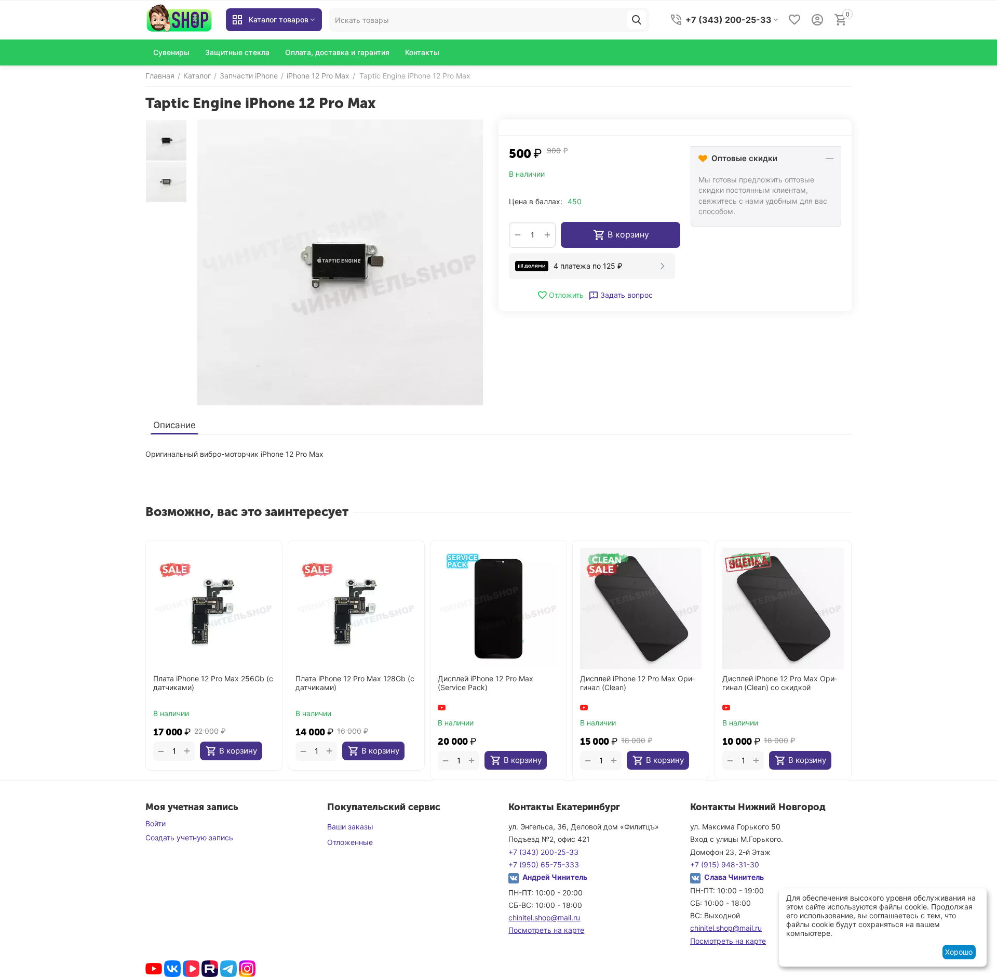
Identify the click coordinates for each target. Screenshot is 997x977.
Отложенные (350, 842)
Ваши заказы (350, 826)
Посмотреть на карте (546, 930)
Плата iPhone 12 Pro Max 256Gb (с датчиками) (213, 683)
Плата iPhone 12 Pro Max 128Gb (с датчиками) (354, 683)
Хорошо (959, 951)
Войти (155, 823)
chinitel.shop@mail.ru (544, 917)
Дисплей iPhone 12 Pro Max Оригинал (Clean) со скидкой (779, 683)
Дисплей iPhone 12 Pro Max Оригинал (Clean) (637, 683)
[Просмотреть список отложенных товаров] (794, 19)
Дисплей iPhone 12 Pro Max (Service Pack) (485, 683)
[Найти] (636, 19)
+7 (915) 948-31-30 (724, 864)
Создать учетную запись (189, 837)
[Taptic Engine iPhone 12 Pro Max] (340, 262)
